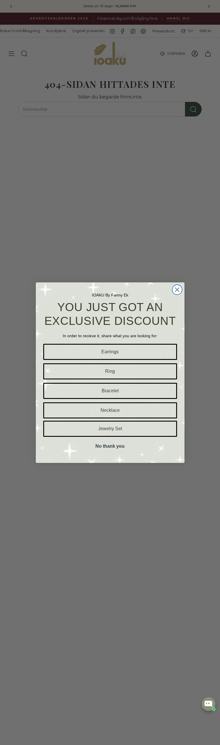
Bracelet (110, 390)
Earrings (110, 351)
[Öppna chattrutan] (208, 704)
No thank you (110, 446)
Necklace (110, 410)
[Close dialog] (177, 290)
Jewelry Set (110, 428)
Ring (110, 371)
